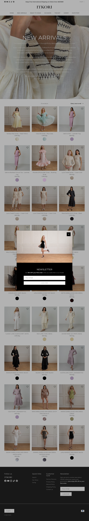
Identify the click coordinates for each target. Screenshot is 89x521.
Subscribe (44, 283)
